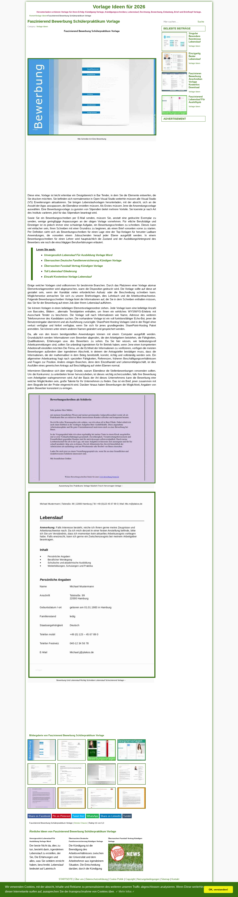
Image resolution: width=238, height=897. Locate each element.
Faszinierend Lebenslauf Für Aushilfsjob (197, 99)
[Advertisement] (92, 45)
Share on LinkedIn (111, 816)
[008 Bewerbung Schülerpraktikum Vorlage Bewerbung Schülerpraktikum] (131, 784)
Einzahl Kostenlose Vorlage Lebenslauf (68, 276)
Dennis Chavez (80, 823)
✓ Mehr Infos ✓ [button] (125, 891)
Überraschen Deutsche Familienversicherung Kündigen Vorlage (82, 260)
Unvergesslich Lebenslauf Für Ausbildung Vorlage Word (78, 255)
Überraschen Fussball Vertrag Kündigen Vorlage (73, 265)
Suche (201, 21)
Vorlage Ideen (41, 16)
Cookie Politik (117, 879)
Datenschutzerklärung (97, 879)
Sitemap (165, 879)
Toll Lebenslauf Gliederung (60, 271)
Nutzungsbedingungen (148, 879)
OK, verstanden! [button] (218, 889)
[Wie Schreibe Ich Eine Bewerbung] (92, 135)
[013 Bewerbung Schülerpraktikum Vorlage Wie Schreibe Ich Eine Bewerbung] (42, 760)
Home (31, 16)
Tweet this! (78, 816)
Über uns (79, 879)
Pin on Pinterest (61, 816)
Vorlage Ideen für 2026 (119, 6)
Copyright (130, 879)
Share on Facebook (39, 816)
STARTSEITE (66, 879)
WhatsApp (92, 816)
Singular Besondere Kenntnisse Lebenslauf (195, 37)
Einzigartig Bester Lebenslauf (195, 56)
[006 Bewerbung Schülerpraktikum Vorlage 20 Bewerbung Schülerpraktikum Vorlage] (131, 808)
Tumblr (127, 816)
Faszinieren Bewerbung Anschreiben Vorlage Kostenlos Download (195, 80)
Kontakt (175, 879)
